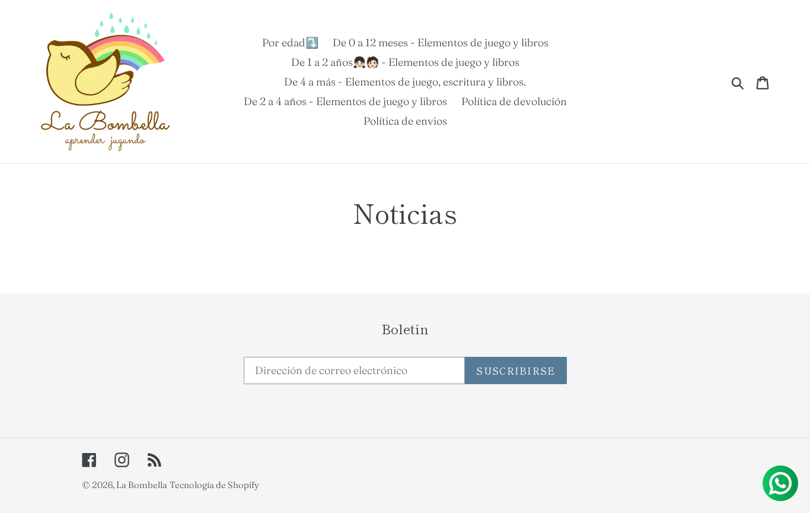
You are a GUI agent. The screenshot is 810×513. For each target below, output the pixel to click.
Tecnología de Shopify (214, 484)
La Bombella (141, 484)
